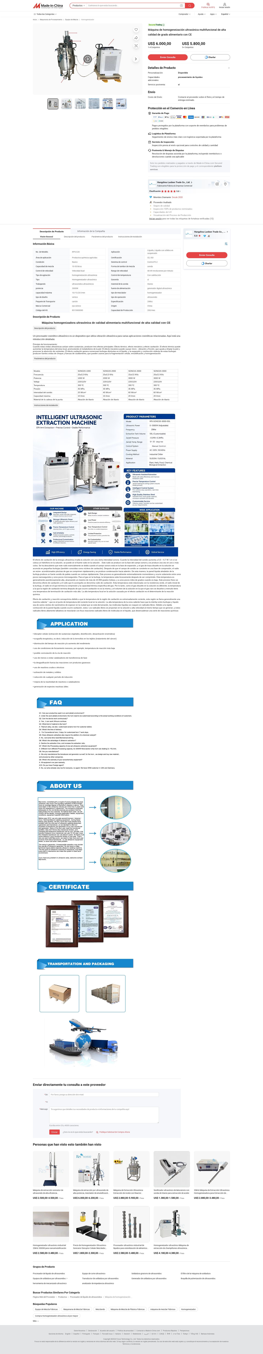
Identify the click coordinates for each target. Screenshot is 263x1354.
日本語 (161, 1334)
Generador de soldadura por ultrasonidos (149, 1278)
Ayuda (200, 14)
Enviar (55, 1132)
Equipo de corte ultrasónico (93, 1273)
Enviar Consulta (167, 57)
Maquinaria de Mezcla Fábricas (76, 1309)
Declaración (92, 1330)
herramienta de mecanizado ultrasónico (50, 1283)
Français (96, 1334)
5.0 (196, 235)
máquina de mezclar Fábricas (162, 1309)
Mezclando (100, 1309)
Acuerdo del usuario (107, 1330)
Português (86, 1334)
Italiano (118, 1334)
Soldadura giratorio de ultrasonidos (146, 1273)
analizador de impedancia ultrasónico (98, 1283)
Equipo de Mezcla (71, 19)
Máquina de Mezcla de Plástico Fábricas (128, 1309)
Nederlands (137, 1334)
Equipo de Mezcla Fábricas (46, 1309)
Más (35, 1321)
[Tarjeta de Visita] (226, 243)
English (68, 1334)
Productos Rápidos (170, 1330)
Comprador (183, 14)
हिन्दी (168, 1334)
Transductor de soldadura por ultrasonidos (100, 1278)
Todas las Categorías (45, 14)
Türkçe (185, 1334)
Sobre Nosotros (79, 1330)
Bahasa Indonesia (207, 1334)
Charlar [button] (212, 57)
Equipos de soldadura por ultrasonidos (49, 1278)
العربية (146, 1334)
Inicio (35, 19)
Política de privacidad (126, 1330)
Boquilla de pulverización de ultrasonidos (198, 1278)
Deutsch (127, 1334)
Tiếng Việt (194, 1334)
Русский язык (107, 1334)
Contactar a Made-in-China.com (148, 1330)
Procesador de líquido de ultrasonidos (49, 1273)
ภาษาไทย (176, 1334)
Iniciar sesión (224, 7)
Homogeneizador (87, 19)
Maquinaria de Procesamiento (51, 19)
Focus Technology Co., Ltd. (126, 1339)
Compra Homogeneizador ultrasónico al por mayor (56, 1316)
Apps (212, 14)
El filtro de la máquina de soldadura (196, 1273)
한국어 (153, 1334)
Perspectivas (184, 1330)
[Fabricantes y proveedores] (48, 6)
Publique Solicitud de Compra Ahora (113, 1132)
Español (76, 1334)
